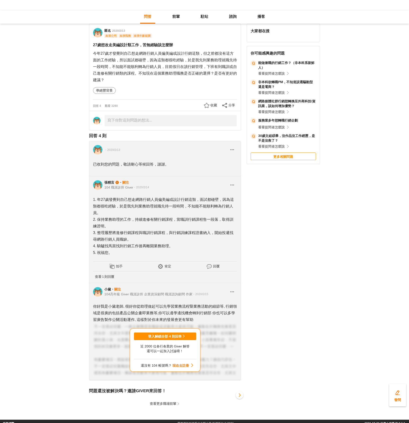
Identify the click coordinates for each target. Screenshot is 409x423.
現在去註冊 (181, 365)
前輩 (176, 16)
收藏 (213, 105)
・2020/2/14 (141, 187)
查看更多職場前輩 (163, 403)
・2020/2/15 (200, 294)
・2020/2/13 (112, 150)
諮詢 (233, 16)
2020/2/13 (118, 30)
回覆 (216, 266)
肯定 (167, 266)
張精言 (109, 182)
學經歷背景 (104, 90)
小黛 (107, 289)
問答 (147, 16)
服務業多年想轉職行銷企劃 (278, 120)
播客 (261, 16)
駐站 (204, 16)
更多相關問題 (283, 156)
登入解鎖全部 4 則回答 (165, 336)
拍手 (119, 266)
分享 (231, 105)
